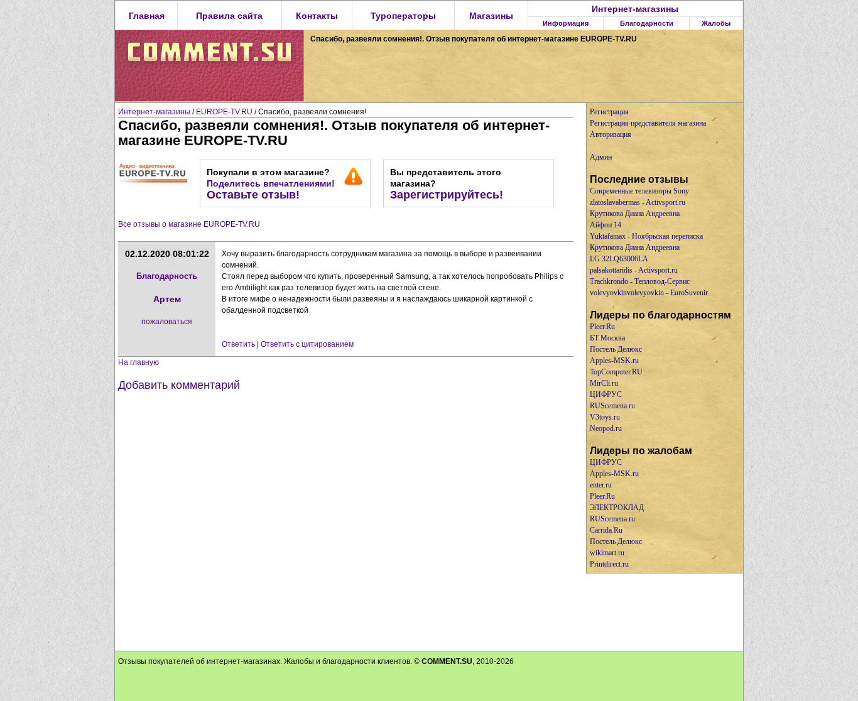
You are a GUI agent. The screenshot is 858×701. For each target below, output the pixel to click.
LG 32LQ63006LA (619, 258)
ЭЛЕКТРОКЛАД (617, 507)
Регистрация (609, 111)
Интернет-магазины (635, 9)
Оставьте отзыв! (253, 194)
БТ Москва (607, 338)
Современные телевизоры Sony (639, 191)
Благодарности (646, 23)
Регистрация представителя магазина (648, 123)
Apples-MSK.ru (614, 360)
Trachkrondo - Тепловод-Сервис (640, 281)
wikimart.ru (607, 552)
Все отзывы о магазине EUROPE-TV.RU (189, 224)
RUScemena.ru (612, 405)
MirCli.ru (604, 383)
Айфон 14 (605, 224)
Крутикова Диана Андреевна (635, 213)
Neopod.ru (606, 428)
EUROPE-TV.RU (224, 111)
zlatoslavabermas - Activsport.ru (637, 202)
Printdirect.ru (609, 564)
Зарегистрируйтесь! (446, 194)
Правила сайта (229, 16)
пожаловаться (166, 321)
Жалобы (716, 23)
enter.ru (601, 485)
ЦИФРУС (606, 394)
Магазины (491, 16)
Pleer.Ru (602, 326)
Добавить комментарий (179, 385)
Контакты (317, 16)
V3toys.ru (605, 417)
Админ (601, 157)
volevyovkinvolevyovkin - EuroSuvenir (649, 292)
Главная (147, 16)
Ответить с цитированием (307, 344)
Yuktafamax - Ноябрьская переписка (646, 236)
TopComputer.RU (616, 371)
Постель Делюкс (616, 349)
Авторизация (610, 134)
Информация (566, 23)
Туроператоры (403, 16)
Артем (167, 299)
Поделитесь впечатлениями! (271, 183)
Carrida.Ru (606, 530)
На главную (138, 362)
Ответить (238, 344)
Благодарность (166, 276)
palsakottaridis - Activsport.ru (634, 270)
